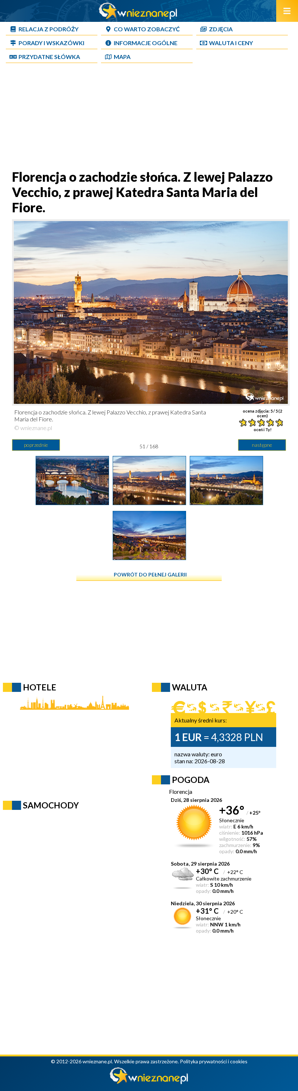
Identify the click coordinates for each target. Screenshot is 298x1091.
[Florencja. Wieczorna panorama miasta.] (226, 503)
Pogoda (190, 780)
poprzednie (36, 445)
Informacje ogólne (145, 42)
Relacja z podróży (48, 28)
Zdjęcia (221, 28)
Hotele (39, 687)
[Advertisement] (149, 118)
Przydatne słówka (49, 56)
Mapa (122, 56)
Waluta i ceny (231, 42)
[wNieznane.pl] (138, 16)
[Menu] (287, 11)
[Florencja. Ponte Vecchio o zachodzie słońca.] (72, 503)
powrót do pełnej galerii (150, 574)
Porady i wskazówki (51, 42)
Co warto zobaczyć (147, 28)
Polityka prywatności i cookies (213, 1061)
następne (262, 445)
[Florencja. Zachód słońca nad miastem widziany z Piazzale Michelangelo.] (149, 558)
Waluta (189, 687)
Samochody (51, 805)
